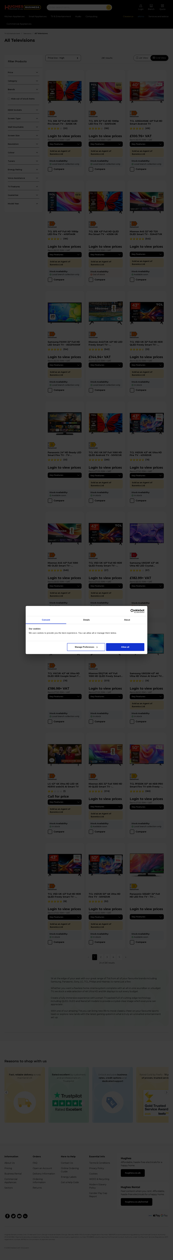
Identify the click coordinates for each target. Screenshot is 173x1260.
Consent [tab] (46, 620)
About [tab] (127, 620)
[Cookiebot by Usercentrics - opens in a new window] (132, 611)
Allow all (125, 647)
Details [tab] (86, 620)
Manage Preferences (84, 647)
